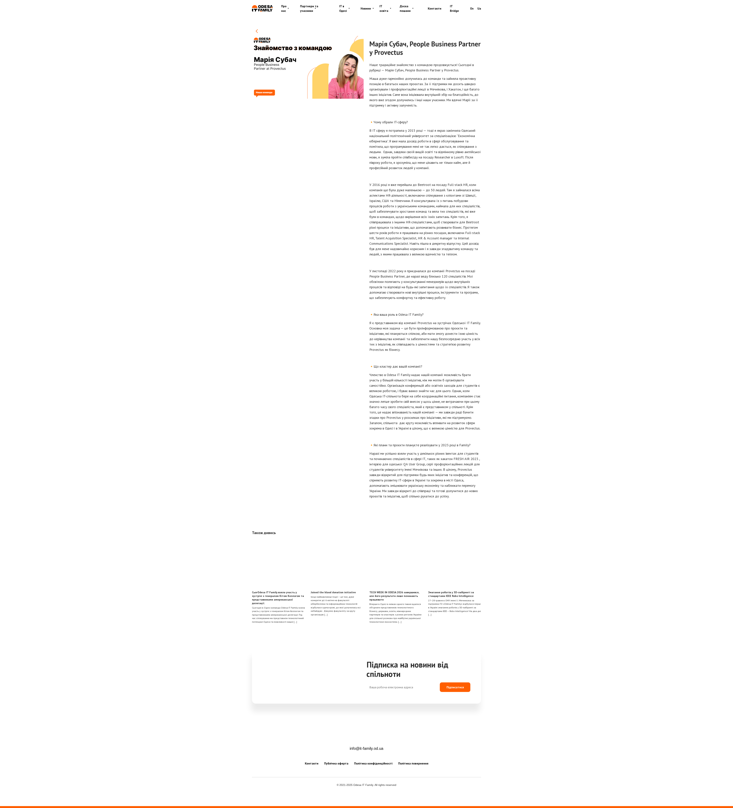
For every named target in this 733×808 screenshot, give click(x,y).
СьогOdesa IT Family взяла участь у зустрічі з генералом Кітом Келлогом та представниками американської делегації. (278, 598)
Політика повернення (413, 763)
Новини (366, 8)
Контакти (434, 8)
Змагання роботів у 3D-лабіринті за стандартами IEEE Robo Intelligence (451, 594)
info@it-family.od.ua (366, 748)
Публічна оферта (336, 763)
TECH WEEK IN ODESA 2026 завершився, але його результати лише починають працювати (394, 596)
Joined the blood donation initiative (333, 592)
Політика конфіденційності (373, 763)
